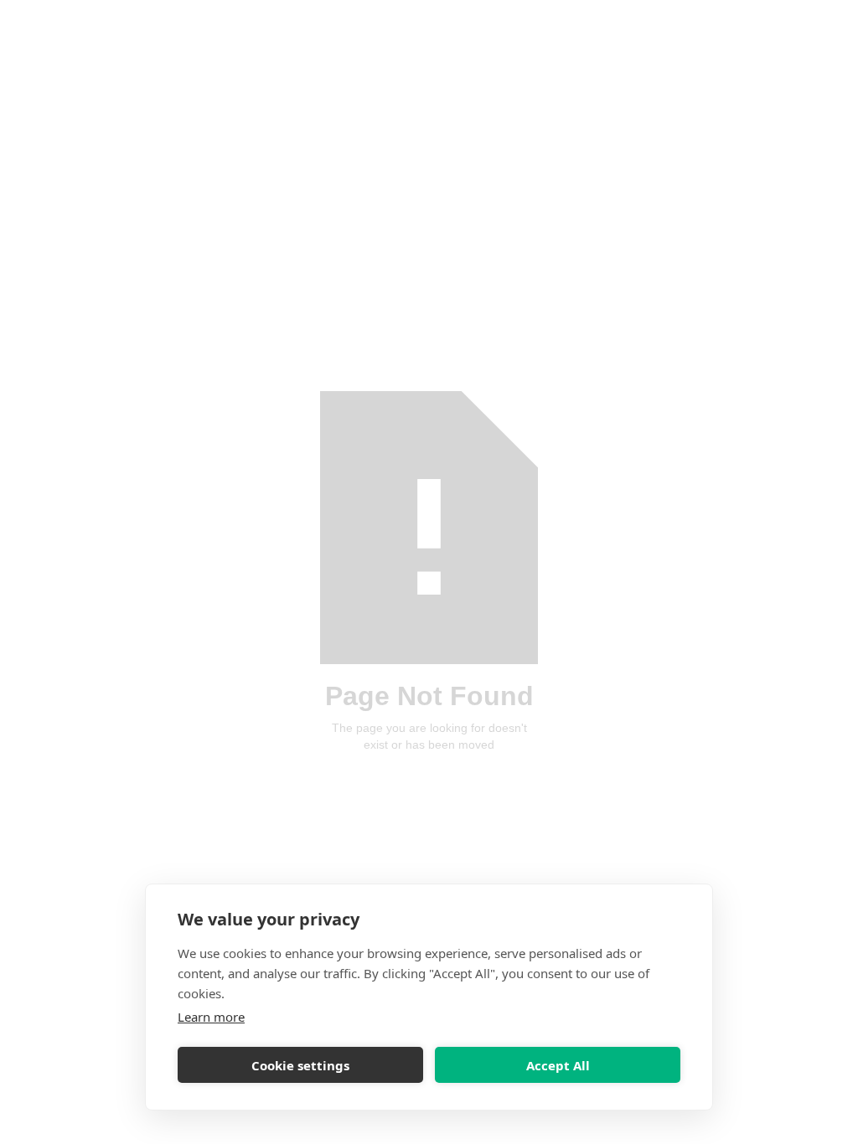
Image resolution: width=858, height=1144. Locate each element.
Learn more (211, 1016)
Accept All (558, 1065)
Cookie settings (300, 1065)
